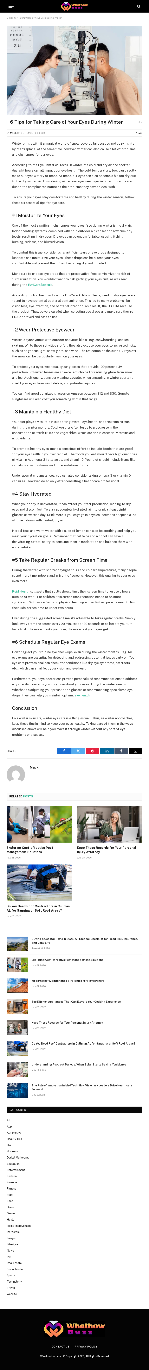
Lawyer (11, 1238)
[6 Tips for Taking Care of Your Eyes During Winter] (74, 70)
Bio (9, 1145)
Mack (13, 133)
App (9, 1126)
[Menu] (11, 6)
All (8, 1120)
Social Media (15, 1269)
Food (10, 1201)
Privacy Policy (86, 1346)
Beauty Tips (14, 1139)
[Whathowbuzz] (74, 6)
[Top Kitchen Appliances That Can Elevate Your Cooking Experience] (17, 1006)
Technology (14, 1281)
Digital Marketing (18, 1157)
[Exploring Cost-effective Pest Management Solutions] (39, 824)
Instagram (13, 1232)
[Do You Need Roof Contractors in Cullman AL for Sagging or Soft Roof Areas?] (39, 882)
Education (13, 1163)
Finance (12, 1182)
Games (11, 1213)
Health (11, 1219)
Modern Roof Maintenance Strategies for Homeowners (68, 980)
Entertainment (16, 1170)
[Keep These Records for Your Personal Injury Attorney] (109, 824)
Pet (9, 1256)
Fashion (12, 1176)
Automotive (14, 1132)
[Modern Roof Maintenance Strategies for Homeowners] (17, 985)
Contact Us (60, 1346)
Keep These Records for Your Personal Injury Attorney (106, 850)
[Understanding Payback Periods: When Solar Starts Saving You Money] (17, 1069)
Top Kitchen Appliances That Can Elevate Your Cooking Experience (76, 1001)
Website (12, 1294)
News (139, 133)
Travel (11, 1287)
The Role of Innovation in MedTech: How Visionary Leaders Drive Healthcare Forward (82, 1087)
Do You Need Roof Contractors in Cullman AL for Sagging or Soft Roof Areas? (38, 908)
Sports (11, 1275)
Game (10, 1207)
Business (12, 1151)
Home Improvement (19, 1225)
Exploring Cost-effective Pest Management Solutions (30, 850)
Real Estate (14, 1263)
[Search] (138, 6)
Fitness (11, 1188)
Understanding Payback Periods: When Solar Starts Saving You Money (79, 1064)
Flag (10, 1194)
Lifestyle (12, 1244)
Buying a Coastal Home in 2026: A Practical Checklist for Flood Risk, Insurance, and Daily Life (85, 940)
